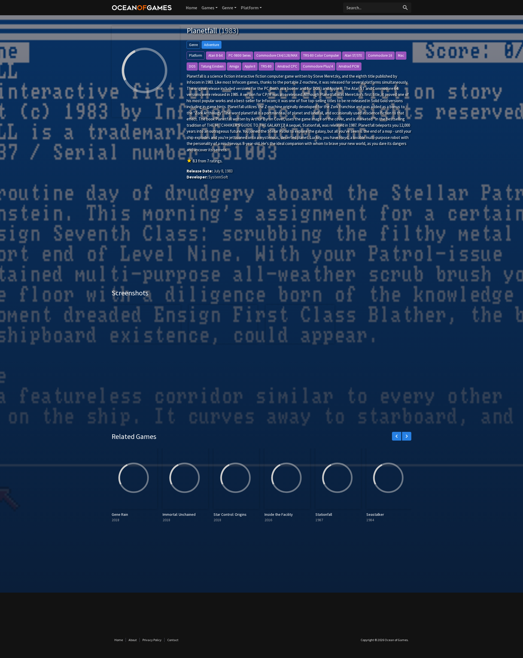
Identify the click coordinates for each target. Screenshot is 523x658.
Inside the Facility (278, 514)
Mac (401, 55)
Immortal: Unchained (179, 514)
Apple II (250, 66)
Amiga (234, 66)
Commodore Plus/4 (318, 66)
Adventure (211, 45)
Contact (172, 640)
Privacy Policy (152, 640)
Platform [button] (250, 7)
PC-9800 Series (240, 55)
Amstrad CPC (287, 66)
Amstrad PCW (349, 66)
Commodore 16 (380, 55)
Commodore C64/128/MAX (276, 55)
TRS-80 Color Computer (321, 55)
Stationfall (323, 514)
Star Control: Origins (230, 514)
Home (191, 7)
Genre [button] (227, 7)
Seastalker (375, 514)
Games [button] (208, 7)
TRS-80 (266, 66)
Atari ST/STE (353, 55)
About (133, 640)
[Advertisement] (261, 242)
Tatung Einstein (212, 66)
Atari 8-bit (215, 55)
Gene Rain (120, 514)
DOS (192, 66)
